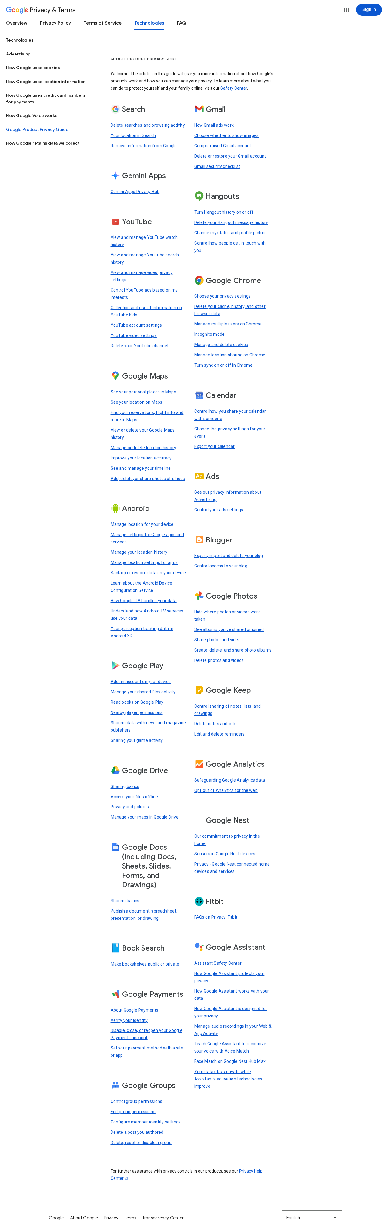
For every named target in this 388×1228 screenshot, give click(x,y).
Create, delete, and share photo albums (233, 650)
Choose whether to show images (226, 135)
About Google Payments (135, 1010)
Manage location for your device (142, 524)
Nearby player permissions (137, 712)
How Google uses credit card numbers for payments (45, 98)
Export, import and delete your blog (228, 555)
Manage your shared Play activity (143, 691)
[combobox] (312, 1217)
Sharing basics (125, 786)
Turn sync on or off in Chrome (223, 365)
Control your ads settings (218, 509)
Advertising (18, 54)
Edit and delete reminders (219, 734)
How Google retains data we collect (42, 143)
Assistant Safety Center (218, 963)
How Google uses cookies (33, 67)
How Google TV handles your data (144, 600)
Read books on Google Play (137, 702)
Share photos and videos (218, 639)
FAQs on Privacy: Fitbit (216, 917)
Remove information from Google (144, 145)
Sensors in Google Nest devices (225, 853)
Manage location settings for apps (144, 562)
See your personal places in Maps (143, 391)
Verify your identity (129, 1020)
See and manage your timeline (141, 468)
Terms (130, 1217)
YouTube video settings (134, 335)
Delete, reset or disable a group (141, 1142)
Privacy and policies (130, 806)
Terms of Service (103, 23)
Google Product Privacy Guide (37, 129)
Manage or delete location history (143, 447)
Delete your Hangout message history (231, 222)
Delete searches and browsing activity (148, 125)
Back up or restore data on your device (148, 572)
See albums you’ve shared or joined (229, 629)
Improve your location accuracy (141, 457)
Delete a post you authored (137, 1132)
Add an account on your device (141, 681)
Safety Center (233, 88)
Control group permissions (136, 1101)
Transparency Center (163, 1217)
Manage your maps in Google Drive (145, 817)
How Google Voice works (32, 115)
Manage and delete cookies (221, 344)
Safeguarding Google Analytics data (229, 780)
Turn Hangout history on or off (224, 212)
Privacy (111, 1217)
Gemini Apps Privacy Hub (135, 191)
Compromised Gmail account (222, 145)
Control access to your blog (220, 565)
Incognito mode (209, 334)
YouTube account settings (136, 325)
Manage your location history (139, 552)
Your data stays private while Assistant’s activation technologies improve (228, 1079)
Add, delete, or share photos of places (148, 478)
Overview (16, 23)
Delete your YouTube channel (139, 345)
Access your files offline (134, 796)
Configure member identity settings (146, 1122)
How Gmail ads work (214, 125)
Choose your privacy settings (222, 296)
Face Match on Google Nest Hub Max (230, 1061)
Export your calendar (214, 446)
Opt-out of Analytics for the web (226, 790)
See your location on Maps (136, 402)
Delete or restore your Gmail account (230, 156)
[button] (346, 10)
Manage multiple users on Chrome (228, 324)
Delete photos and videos (219, 660)
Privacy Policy (55, 23)
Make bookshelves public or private (145, 964)
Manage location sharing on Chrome (230, 354)
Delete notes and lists (215, 723)
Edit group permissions (133, 1111)
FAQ (181, 23)
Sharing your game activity (137, 740)
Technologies (149, 23)
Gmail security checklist (217, 166)
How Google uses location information (45, 81)
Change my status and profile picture (230, 232)
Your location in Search (133, 135)
